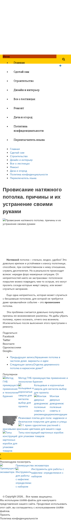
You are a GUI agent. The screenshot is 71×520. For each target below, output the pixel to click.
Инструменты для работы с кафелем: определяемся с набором (47, 472)
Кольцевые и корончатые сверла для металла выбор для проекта (50, 388)
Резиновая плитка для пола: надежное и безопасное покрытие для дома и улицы (42, 419)
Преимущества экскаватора (32, 465)
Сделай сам (21, 71)
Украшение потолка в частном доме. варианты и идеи (35, 358)
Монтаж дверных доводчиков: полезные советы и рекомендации (58, 405)
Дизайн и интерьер (27, 90)
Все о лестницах (24, 99)
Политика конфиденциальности (29, 128)
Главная (19, 62)
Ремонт (19, 108)
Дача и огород (23, 117)
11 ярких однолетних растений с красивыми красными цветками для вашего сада (32, 427)
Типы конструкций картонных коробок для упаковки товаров (40, 434)
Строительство (24, 81)
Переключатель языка (29, 140)
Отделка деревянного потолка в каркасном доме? (34, 366)
